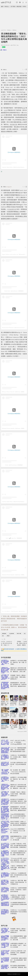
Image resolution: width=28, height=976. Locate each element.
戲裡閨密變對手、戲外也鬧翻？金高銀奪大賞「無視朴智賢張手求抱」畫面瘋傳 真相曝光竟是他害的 (18, 685)
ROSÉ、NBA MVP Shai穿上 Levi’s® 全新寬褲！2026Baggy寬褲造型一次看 (18, 742)
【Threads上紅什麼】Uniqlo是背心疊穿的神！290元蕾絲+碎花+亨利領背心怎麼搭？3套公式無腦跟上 (18, 861)
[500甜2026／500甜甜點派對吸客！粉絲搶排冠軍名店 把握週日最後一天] (5, 875)
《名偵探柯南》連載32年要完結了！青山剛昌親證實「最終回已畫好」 (18, 960)
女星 (24, 633)
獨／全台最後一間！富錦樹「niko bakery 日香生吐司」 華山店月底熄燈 (14, 727)
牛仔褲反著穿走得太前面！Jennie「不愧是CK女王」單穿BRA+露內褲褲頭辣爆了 (14, 703)
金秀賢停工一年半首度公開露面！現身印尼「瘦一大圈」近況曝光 (18, 662)
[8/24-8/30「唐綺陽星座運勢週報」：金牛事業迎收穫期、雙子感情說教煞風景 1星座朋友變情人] (5, 750)
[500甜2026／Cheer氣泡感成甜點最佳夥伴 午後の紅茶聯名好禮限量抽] (5, 912)
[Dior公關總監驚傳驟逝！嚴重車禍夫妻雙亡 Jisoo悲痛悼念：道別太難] (5, 938)
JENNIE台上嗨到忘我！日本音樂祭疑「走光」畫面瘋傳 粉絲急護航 (18, 952)
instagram (9, 186)
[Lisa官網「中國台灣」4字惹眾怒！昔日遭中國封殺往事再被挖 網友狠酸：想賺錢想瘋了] (5, 846)
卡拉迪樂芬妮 (11, 633)
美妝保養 (19, 6)
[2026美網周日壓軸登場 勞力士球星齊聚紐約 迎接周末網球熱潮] (5, 904)
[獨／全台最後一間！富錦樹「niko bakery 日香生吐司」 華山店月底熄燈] (5, 772)
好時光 (24, 6)
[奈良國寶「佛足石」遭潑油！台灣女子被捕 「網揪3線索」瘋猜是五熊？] (5, 677)
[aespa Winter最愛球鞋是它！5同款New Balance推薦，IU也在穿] (5, 831)
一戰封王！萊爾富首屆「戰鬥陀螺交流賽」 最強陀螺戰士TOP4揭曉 (18, 867)
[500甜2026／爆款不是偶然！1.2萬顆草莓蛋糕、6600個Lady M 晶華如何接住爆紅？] (5, 897)
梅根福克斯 (4, 633)
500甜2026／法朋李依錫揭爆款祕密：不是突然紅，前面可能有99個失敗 (18, 889)
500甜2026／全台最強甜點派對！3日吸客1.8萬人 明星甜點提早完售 (18, 757)
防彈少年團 (19, 633)
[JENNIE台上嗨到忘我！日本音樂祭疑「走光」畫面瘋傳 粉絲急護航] (5, 953)
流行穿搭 (13, 6)
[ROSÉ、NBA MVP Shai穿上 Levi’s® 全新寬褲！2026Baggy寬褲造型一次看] (5, 742)
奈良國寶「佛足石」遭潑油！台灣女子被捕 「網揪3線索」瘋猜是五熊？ (18, 677)
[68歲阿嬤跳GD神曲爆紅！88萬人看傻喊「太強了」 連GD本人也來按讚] (5, 945)
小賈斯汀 (8, 635)
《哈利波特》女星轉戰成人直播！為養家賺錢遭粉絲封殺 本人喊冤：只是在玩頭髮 (18, 852)
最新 (2, 6)
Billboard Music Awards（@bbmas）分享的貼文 (14, 391)
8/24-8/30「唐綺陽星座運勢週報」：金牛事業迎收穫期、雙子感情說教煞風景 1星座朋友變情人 (18, 750)
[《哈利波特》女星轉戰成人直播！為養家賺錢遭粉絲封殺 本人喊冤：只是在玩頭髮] (5, 853)
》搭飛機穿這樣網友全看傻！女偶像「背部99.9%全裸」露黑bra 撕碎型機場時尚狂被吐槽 (14, 627)
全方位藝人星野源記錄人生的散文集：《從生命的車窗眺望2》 (18, 764)
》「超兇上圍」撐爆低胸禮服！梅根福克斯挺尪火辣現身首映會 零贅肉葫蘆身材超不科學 (14, 618)
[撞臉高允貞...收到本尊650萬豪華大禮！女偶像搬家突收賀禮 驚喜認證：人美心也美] (5, 670)
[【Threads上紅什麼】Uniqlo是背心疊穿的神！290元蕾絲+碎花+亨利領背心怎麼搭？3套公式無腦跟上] (5, 860)
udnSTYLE (3, 30)
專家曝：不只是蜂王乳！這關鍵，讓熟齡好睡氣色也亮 (4, 703)
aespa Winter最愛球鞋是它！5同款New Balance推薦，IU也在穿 (17, 830)
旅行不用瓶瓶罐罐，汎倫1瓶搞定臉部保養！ (5, 715)
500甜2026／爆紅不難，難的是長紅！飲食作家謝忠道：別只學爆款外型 (18, 882)
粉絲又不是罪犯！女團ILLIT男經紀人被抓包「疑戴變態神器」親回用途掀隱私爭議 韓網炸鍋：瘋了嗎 (18, 824)
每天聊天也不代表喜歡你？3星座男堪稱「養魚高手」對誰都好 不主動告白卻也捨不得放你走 (18, 802)
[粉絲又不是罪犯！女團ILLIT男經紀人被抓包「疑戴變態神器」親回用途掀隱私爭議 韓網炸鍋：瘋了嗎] (5, 823)
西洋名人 (15, 30)
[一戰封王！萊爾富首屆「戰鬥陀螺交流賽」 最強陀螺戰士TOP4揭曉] (5, 868)
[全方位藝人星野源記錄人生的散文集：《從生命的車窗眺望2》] (5, 764)
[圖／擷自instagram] (14, 178)
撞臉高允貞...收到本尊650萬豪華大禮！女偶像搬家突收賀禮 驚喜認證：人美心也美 (18, 669)
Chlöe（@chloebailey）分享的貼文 (14, 465)
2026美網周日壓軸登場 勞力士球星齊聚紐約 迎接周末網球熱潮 (18, 904)
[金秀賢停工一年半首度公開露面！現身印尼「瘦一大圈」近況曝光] (5, 662)
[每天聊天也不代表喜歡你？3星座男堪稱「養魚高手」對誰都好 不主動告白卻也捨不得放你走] (5, 801)
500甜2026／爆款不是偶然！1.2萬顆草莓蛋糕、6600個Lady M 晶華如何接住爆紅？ (18, 897)
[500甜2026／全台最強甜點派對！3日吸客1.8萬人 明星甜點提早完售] (5, 757)
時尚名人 (7, 6)
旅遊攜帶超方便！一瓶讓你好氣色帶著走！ (22, 703)
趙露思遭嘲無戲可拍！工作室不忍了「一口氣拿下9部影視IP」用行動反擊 (18, 838)
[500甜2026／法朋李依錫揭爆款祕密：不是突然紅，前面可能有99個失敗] (5, 890)
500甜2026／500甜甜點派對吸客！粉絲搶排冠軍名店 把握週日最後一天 (18, 874)
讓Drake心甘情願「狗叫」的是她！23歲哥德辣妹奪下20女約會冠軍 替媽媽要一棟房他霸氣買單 (22, 727)
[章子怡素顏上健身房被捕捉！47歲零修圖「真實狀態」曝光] (5, 967)
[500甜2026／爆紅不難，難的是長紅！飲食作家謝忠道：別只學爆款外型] (5, 882)
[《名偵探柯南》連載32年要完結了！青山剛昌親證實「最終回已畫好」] (5, 960)
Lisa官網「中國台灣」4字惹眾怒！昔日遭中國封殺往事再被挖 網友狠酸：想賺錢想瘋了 (18, 845)
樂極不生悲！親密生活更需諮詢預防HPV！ (4, 727)
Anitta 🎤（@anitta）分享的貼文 (14, 538)
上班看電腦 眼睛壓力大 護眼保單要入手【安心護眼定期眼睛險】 (23, 715)
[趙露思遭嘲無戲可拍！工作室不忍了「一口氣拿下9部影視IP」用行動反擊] (5, 838)
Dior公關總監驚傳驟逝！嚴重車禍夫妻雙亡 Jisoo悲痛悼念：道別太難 (18, 937)
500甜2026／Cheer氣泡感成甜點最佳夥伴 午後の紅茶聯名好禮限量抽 (18, 911)
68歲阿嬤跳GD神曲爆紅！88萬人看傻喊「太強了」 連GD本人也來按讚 (18, 945)
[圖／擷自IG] (14, 58)
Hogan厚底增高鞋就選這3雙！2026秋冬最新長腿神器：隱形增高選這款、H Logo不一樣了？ (18, 816)
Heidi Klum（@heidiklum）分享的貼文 (14, 291)
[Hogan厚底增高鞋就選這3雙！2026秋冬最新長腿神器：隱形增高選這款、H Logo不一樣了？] (5, 816)
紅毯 (3, 635)
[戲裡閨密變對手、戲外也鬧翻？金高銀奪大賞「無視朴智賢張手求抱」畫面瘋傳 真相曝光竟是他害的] (5, 685)
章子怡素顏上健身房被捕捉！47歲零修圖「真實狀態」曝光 (18, 966)
